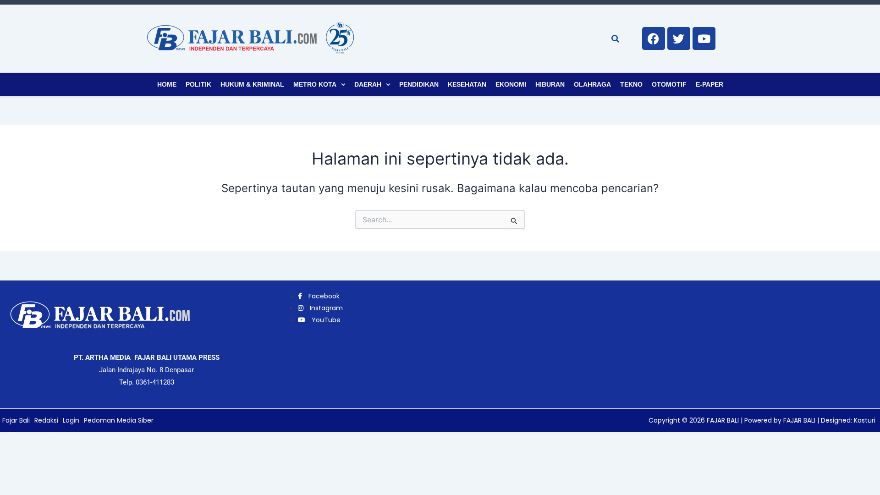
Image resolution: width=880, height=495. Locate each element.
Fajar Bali (16, 420)
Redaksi (46, 420)
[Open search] (615, 38)
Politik (198, 84)
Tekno (631, 84)
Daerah (367, 84)
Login (71, 420)
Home (166, 84)
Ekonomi (510, 84)
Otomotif (669, 84)
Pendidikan (419, 84)
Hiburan (550, 84)
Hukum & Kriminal (252, 84)
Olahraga (592, 84)
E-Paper (709, 84)
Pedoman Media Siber (119, 420)
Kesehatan (467, 84)
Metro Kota (314, 84)
